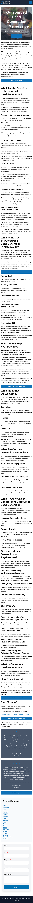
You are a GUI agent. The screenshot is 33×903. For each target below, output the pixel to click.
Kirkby (4, 818)
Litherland (26, 714)
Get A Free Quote (16, 793)
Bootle (15, 714)
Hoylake (5, 827)
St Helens (5, 831)
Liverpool (3, 714)
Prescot (5, 822)
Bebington (5, 816)
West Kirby (6, 829)
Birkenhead (10, 714)
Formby (5, 833)
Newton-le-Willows (8, 837)
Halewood (5, 820)
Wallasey (20, 714)
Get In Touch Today (16, 80)
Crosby (5, 814)
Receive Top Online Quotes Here (16, 386)
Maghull (5, 825)
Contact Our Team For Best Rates (16, 698)
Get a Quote (15, 36)
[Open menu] (30, 2)
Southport (5, 839)
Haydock (5, 835)
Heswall (5, 824)
